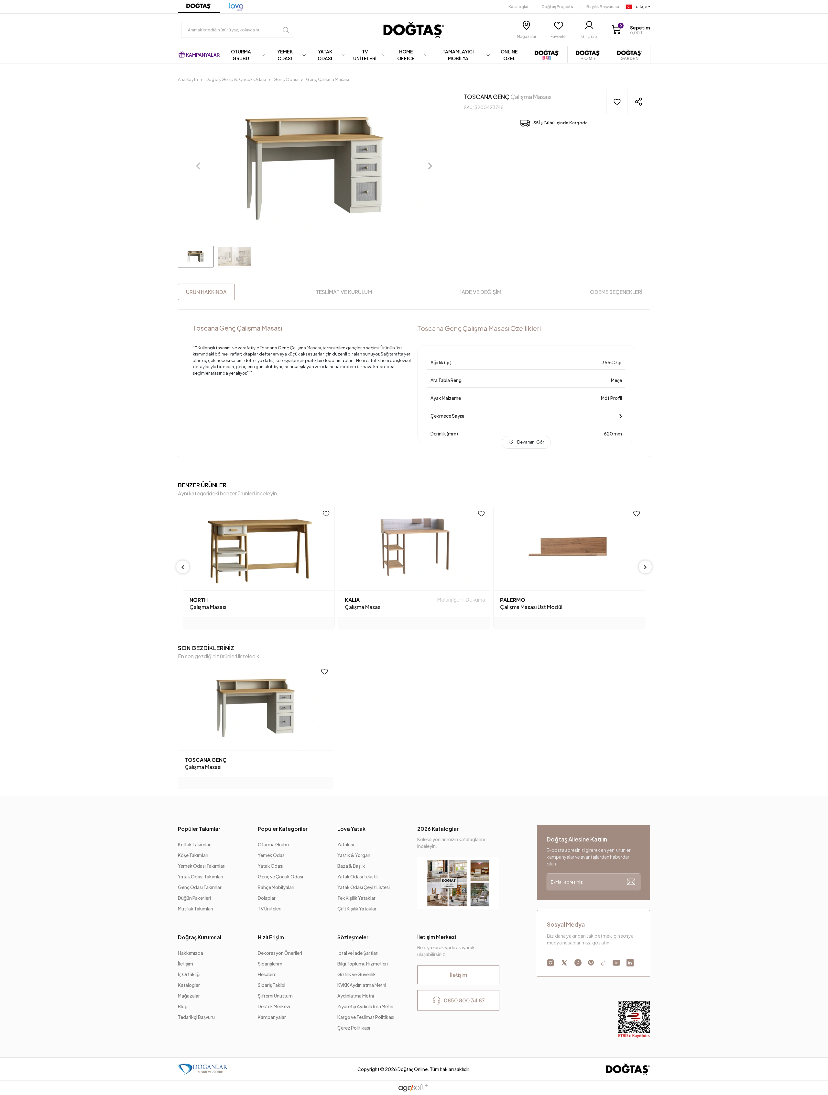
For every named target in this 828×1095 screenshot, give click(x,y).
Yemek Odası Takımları (201, 866)
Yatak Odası (270, 866)
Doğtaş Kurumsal (199, 937)
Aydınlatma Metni (356, 996)
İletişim (185, 963)
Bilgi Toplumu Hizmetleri (362, 963)
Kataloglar (518, 6)
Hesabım (267, 974)
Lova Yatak (351, 828)
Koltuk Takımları (195, 844)
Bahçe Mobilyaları (276, 887)
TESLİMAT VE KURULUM (344, 291)
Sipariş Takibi (271, 985)
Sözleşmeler (352, 937)
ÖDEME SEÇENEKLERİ (616, 291)
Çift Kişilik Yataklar (356, 908)
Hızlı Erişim (271, 937)
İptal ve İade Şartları (358, 953)
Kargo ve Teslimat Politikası (365, 1017)
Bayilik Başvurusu (602, 6)
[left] (183, 567)
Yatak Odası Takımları (200, 876)
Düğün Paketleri (194, 898)
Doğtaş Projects (557, 6)
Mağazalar (189, 996)
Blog (183, 1006)
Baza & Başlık (351, 866)
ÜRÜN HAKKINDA (206, 291)
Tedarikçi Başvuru (196, 1017)
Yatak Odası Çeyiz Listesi (363, 887)
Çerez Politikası (353, 1028)
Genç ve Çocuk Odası (280, 876)
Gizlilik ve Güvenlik (356, 974)
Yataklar (346, 844)
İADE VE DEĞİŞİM (480, 291)
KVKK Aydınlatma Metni (361, 985)
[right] (645, 567)
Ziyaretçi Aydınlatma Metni (365, 1006)
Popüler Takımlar (199, 828)
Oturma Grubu (273, 844)
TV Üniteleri (269, 908)
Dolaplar (267, 898)
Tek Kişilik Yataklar (356, 898)
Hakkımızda (190, 953)
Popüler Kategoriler (283, 828)
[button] (630, 30)
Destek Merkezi (274, 1006)
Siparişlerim (270, 963)
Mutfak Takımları (195, 908)
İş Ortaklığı (189, 974)
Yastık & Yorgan (353, 855)
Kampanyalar (272, 1017)
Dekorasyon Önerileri (280, 953)
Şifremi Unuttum (275, 996)
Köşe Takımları (193, 855)
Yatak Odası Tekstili (357, 876)
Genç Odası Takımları (200, 887)
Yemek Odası (272, 855)
